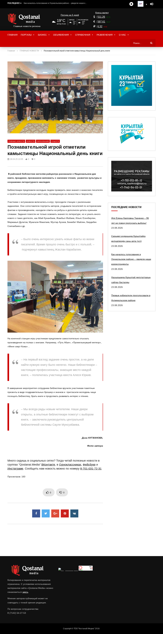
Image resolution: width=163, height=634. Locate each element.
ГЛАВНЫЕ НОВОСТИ (29, 51)
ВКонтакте (48, 464)
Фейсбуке (89, 464)
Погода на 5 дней (70, 15)
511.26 (101, 16)
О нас (122, 35)
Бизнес (42, 35)
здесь (25, 592)
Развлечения (105, 35)
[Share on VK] (74, 513)
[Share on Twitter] (46, 513)
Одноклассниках (70, 464)
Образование (43, 141)
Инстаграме (15, 468)
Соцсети (55, 141)
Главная (12, 35)
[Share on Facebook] (36, 513)
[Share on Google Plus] (55, 513)
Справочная (82, 35)
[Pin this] (65, 513)
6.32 (99, 26)
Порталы (26, 35)
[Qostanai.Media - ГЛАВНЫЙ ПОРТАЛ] (26, 18)
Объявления (61, 35)
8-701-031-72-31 (91, 468)
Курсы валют (102, 12)
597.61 (101, 21)
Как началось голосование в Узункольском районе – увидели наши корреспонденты (55, 3)
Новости (31, 141)
